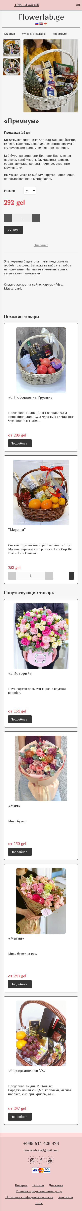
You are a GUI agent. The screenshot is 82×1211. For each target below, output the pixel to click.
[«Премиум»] (50, 76)
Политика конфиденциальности (29, 1197)
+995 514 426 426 (26, 5)
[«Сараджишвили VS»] (41, 1033)
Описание (41, 245)
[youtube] (50, 1160)
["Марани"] (41, 492)
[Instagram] (32, 1160)
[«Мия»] (41, 768)
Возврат (21, 1185)
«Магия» (16, 938)
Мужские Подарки (34, 33)
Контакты (65, 1197)
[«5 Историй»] (41, 636)
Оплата (38, 1185)
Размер (9, 191)
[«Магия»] (41, 901)
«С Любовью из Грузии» (30, 397)
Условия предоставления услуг (39, 1191)
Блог (39, 1203)
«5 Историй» (20, 673)
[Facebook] (41, 1160)
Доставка (56, 1185)
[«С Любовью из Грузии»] (41, 360)
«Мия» (14, 805)
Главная (9, 33)
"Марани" (17, 529)
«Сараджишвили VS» (27, 1070)
